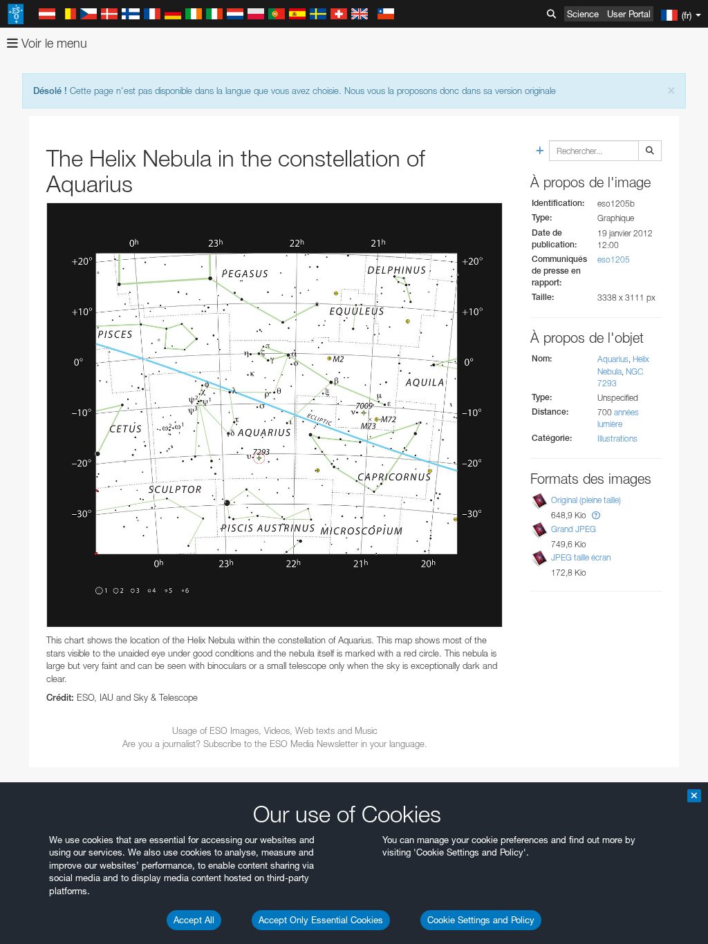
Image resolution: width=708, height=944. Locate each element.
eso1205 (613, 259)
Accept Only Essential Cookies (321, 919)
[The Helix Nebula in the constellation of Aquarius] (274, 415)
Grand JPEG (573, 529)
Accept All (194, 919)
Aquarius (612, 359)
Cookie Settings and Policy (480, 919)
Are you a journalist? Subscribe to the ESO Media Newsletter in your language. (274, 743)
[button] (596, 515)
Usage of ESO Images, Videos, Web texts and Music (275, 730)
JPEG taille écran (581, 557)
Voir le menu (52, 43)
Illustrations (617, 438)
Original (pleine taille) (586, 500)
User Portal (629, 13)
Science (583, 13)
